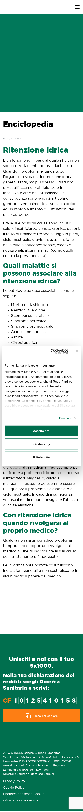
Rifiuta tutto (41, 457)
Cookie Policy (13, 787)
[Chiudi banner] (77, 351)
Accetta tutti (41, 430)
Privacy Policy (14, 781)
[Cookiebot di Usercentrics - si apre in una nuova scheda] (51, 351)
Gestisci (65, 418)
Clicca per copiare (45, 715)
